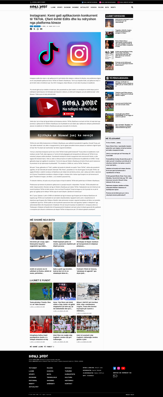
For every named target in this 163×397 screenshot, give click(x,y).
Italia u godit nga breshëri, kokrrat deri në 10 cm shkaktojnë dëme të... (62, 271)
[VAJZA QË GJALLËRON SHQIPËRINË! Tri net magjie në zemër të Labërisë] (109, 117)
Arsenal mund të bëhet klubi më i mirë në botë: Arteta (123, 104)
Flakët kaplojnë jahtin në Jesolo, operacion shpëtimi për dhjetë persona (64, 244)
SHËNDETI (51, 384)
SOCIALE (68, 368)
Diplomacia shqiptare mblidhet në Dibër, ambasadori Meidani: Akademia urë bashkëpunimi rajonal (117, 187)
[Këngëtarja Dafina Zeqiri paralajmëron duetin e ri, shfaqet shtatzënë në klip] (41, 324)
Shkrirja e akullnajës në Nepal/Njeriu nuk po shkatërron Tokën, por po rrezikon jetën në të (124, 84)
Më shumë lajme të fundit (41, 347)
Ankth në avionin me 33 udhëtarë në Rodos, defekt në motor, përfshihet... (40, 271)
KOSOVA (94, 7)
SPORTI (59, 7)
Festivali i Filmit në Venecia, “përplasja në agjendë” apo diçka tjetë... (87, 271)
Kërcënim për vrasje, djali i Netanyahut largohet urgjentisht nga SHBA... (39, 244)
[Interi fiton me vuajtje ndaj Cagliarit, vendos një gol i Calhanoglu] (64, 324)
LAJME (53, 7)
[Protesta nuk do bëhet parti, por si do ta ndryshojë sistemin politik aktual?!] (109, 65)
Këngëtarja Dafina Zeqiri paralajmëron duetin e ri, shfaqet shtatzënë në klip (39, 337)
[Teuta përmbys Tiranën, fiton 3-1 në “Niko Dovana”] (41, 291)
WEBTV (113, 7)
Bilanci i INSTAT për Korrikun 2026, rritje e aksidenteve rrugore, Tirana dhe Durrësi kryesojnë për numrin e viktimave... (87, 306)
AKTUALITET (84, 7)
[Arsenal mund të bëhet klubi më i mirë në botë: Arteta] (109, 106)
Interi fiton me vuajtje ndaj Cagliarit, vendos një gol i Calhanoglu (62, 337)
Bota (31, 26)
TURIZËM (68, 371)
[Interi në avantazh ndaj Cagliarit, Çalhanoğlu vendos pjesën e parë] (88, 324)
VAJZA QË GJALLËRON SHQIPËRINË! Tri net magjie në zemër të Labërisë (124, 115)
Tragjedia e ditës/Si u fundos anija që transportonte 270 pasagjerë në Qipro (123, 31)
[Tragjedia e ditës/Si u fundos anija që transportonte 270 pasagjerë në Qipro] (109, 33)
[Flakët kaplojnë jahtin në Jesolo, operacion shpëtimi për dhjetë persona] (64, 230)
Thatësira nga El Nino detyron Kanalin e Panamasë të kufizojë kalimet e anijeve (124, 94)
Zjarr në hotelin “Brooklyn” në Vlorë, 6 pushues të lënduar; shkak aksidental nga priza (124, 126)
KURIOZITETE (70, 374)
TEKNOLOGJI (52, 377)
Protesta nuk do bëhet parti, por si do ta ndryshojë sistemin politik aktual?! (124, 64)
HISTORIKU (69, 380)
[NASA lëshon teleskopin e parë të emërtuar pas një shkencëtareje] (109, 23)
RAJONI (100, 7)
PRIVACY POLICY (130, 394)
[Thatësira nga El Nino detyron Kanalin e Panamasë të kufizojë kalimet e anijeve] (109, 96)
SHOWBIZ (75, 7)
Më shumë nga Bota (42, 220)
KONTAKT (68, 384)
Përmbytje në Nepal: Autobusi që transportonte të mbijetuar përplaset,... (87, 244)
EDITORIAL (33, 380)
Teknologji (37, 26)
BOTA (107, 7)
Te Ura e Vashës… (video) (113, 142)
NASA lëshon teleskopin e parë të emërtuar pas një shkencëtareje (124, 21)
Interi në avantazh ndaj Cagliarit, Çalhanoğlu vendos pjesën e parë (87, 337)
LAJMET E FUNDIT (40, 280)
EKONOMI (67, 7)
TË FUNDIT (33, 368)
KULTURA (68, 377)
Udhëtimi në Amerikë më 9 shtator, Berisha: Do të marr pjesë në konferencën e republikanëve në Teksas (118, 170)
